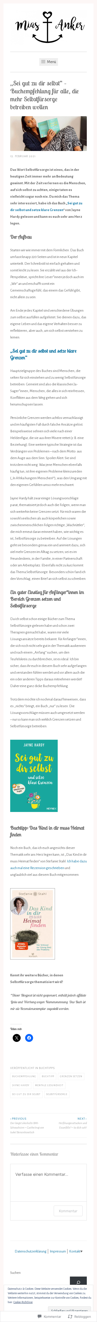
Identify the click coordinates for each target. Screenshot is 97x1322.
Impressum (58, 1251)
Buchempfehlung (24, 1076)
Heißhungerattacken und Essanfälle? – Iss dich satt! (73, 1123)
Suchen (15, 1273)
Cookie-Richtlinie (23, 1302)
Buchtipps (47, 1067)
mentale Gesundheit (49, 1085)
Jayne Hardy (20, 1085)
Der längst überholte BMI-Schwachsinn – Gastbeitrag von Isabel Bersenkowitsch (27, 1125)
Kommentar (68, 1211)
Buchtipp (48, 1076)
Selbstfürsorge (56, 1094)
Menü (51, 62)
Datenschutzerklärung (31, 1251)
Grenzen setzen (71, 1076)
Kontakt (74, 1251)
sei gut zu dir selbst (26, 1094)
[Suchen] (78, 1282)
